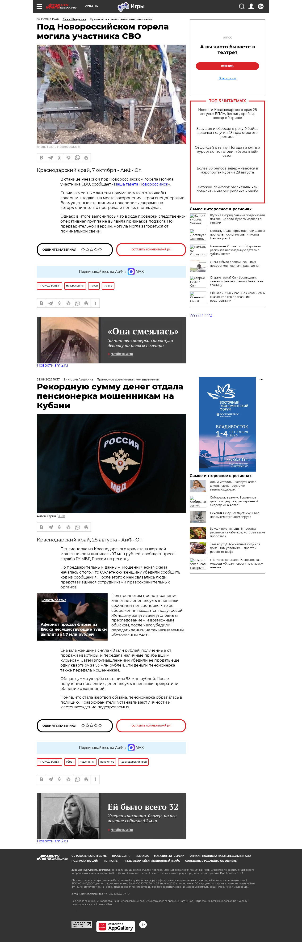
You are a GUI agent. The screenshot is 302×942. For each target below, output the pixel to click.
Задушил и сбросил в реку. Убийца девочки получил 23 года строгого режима (228, 133)
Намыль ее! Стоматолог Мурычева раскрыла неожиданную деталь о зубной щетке (235, 250)
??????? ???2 (201, 315)
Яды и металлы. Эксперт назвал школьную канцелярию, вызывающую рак (233, 485)
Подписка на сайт (84, 860)
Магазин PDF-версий (169, 856)
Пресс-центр (121, 856)
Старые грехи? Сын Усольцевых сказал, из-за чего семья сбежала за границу (236, 281)
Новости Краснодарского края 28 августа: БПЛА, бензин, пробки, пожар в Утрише (227, 114)
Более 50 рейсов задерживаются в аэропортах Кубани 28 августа (227, 170)
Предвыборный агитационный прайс (152, 860)
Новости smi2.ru (52, 365)
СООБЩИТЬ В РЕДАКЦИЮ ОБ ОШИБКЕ (211, 860)
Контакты (111, 860)
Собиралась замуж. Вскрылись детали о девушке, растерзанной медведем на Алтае (234, 501)
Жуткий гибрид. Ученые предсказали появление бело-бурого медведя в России (237, 218)
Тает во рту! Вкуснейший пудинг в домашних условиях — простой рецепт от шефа (235, 547)
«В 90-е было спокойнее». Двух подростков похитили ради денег (235, 263)
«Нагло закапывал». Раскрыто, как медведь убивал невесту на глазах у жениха (236, 563)
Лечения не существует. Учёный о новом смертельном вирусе (234, 515)
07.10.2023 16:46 (48, 19)
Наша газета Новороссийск (141, 184)
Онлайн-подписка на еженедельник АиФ (220, 856)
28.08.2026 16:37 (48, 379)
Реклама (142, 856)
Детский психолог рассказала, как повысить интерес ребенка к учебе (227, 189)
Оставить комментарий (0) (151, 249)
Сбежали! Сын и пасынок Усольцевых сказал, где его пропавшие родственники (237, 296)
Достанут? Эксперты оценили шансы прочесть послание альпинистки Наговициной (237, 234)
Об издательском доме (89, 856)
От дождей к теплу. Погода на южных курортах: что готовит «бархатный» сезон (227, 152)
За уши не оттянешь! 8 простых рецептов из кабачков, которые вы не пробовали (237, 532)
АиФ (61, 516)
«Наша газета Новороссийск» (58, 146)
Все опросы (227, 78)
